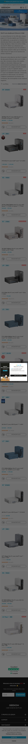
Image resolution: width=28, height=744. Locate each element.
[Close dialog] (26, 363)
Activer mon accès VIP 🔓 (18, 375)
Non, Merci (18, 379)
